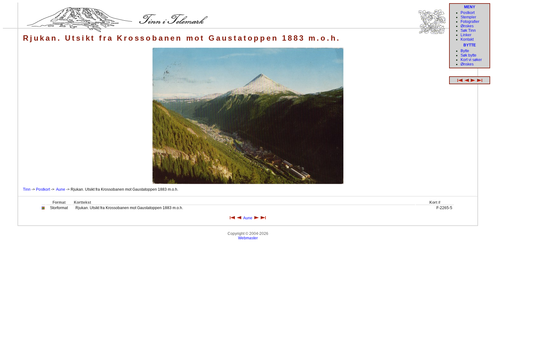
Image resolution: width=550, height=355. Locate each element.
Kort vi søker (471, 60)
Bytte (465, 51)
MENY (469, 7)
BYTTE (469, 45)
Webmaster (248, 238)
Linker (466, 35)
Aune (60, 189)
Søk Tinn (468, 30)
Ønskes (467, 26)
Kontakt (467, 39)
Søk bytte (468, 55)
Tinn (27, 189)
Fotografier (470, 21)
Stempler (468, 17)
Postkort (43, 189)
